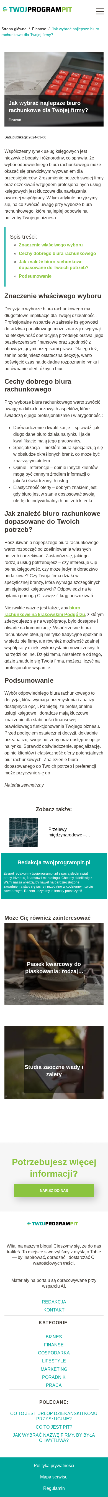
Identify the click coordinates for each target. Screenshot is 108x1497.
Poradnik (54, 1377)
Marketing (54, 1369)
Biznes (54, 1336)
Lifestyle (54, 1361)
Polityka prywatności (54, 1465)
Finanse (39, 29)
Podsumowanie (35, 276)
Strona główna (14, 29)
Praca (54, 1385)
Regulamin (54, 1488)
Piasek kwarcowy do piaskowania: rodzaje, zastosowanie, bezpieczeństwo (54, 968)
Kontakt (54, 1310)
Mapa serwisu (54, 1477)
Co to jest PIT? (54, 1427)
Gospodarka (54, 1353)
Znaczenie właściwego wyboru (51, 245)
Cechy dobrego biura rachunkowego (57, 253)
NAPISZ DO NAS (54, 1191)
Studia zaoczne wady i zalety (54, 1070)
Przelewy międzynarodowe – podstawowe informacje (71, 832)
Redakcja (54, 1302)
